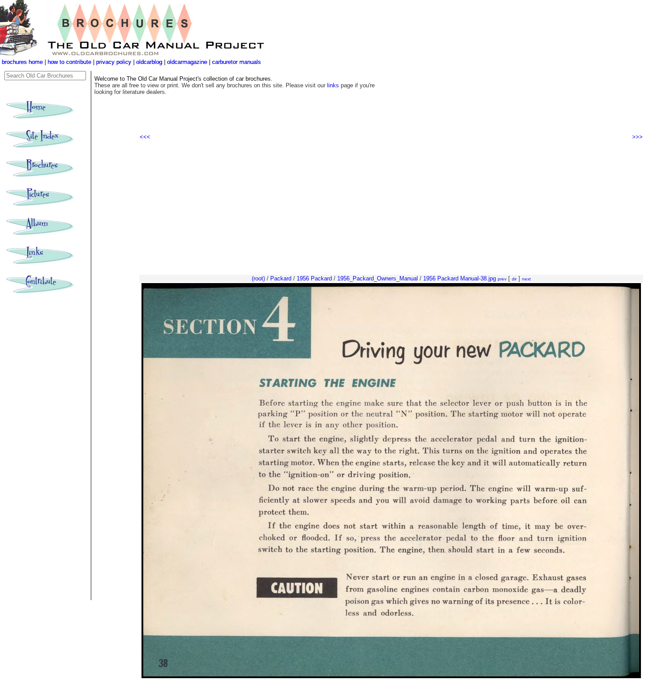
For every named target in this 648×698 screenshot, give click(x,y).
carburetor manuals (235, 62)
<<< (145, 137)
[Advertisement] (391, 207)
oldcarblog (149, 62)
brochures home (22, 62)
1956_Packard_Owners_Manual (377, 278)
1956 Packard (314, 278)
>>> (637, 137)
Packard (280, 278)
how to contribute (69, 62)
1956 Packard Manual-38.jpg (459, 278)
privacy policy (114, 62)
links (333, 85)
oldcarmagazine (188, 62)
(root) (258, 278)
